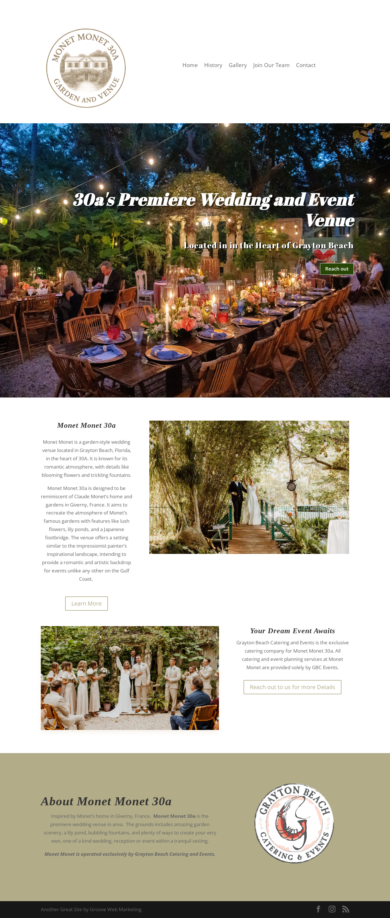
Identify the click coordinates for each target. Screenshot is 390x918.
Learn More (86, 603)
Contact (306, 66)
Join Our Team (271, 66)
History (213, 66)
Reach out (337, 268)
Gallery (238, 66)
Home (190, 66)
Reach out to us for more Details (292, 687)
